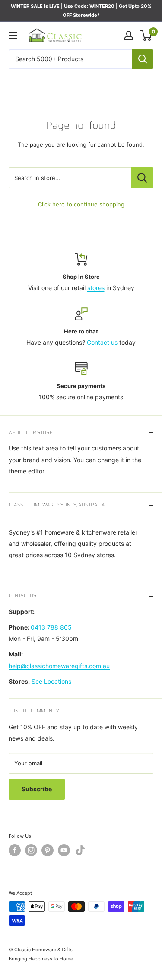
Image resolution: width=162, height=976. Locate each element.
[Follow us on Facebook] (15, 850)
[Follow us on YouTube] (64, 850)
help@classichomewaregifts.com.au (59, 665)
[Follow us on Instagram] (31, 850)
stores (96, 287)
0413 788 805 (51, 627)
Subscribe (37, 789)
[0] (146, 35)
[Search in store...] (142, 177)
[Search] (142, 59)
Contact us (102, 342)
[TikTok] (80, 851)
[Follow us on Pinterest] (47, 850)
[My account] (128, 35)
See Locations (51, 681)
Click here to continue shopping (81, 204)
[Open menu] (13, 35)
